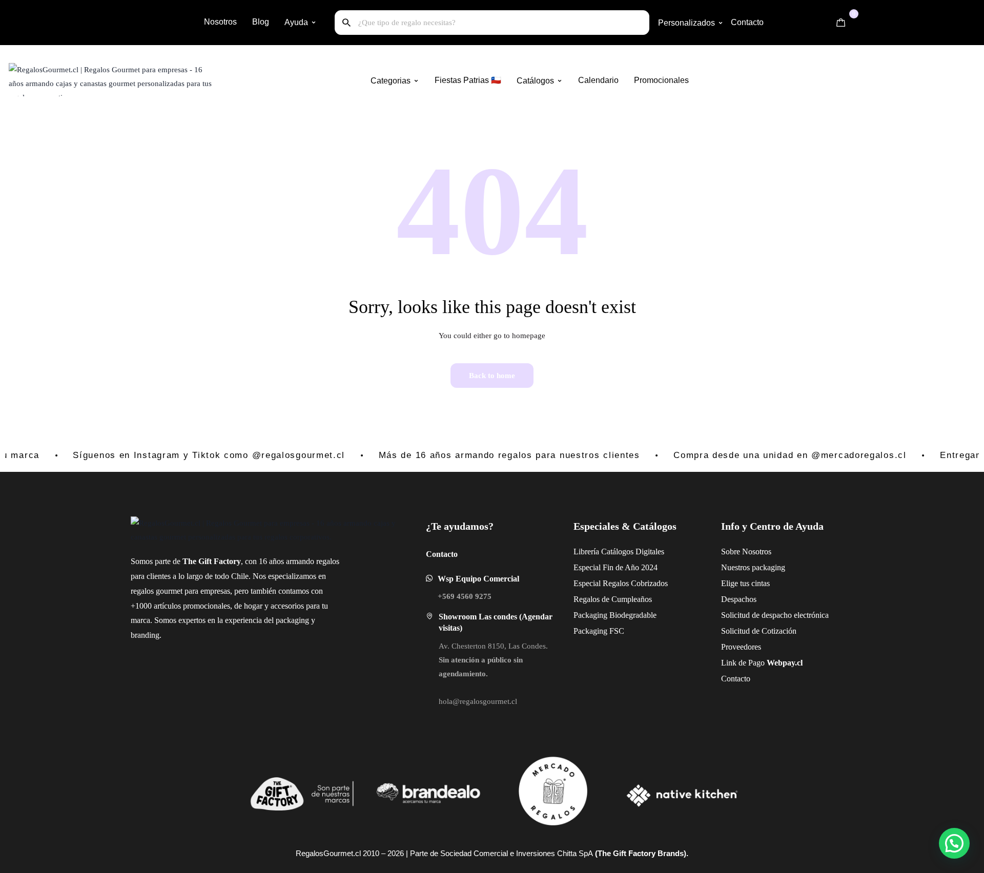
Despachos (737, 599)
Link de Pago (737, 662)
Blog (260, 21)
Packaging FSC (590, 631)
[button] (954, 843)
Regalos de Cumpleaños (590, 599)
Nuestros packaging (737, 567)
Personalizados (686, 22)
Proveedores (737, 646)
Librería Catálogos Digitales (590, 551)
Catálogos (535, 80)
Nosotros (220, 21)
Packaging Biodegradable (590, 615)
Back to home (492, 375)
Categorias (391, 80)
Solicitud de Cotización (737, 631)
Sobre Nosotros (737, 551)
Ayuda (296, 22)
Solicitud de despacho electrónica (737, 615)
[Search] (346, 22)
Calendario (598, 80)
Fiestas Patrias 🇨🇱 (468, 80)
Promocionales (661, 80)
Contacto (747, 22)
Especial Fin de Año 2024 (590, 567)
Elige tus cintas (737, 583)
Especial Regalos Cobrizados (590, 583)
